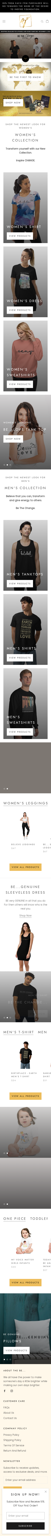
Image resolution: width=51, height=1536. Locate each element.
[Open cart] (47, 21)
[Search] (42, 21)
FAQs (6, 1407)
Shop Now (13, 438)
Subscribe (25, 1526)
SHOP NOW (13, 102)
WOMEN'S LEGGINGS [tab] (25, 803)
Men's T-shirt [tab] (18, 1032)
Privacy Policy (11, 1435)
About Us (8, 1412)
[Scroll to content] (25, 58)
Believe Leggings (23, 844)
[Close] (46, 1492)
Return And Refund (14, 1450)
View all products (25, 867)
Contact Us (10, 1418)
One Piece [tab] (14, 1218)
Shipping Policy (12, 1440)
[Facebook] (4, 1391)
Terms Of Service (13, 1445)
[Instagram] (11, 1391)
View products (20, 236)
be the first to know (25, 77)
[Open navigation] (4, 21)
